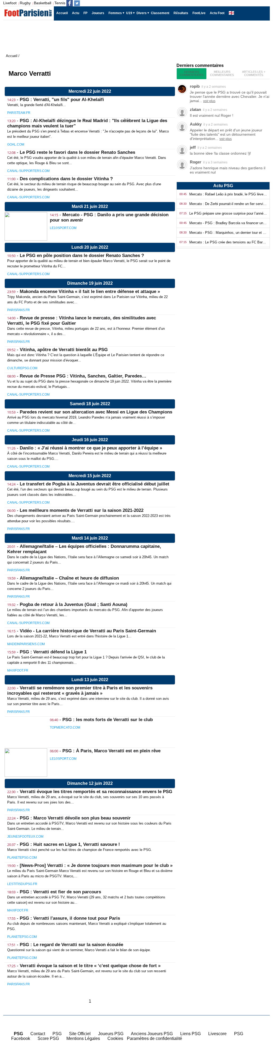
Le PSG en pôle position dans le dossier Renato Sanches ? (82, 255)
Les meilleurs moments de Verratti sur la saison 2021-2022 (81, 510)
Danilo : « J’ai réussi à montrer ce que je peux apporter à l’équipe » (91, 448)
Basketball (42, 3)
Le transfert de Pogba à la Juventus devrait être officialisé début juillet (94, 484)
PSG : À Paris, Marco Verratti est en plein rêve (111, 750)
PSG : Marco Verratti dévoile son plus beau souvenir (75, 818)
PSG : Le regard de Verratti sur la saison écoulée (71, 944)
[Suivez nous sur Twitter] (77, 3)
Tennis (59, 3)
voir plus (209, 101)
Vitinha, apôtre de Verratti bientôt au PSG (64, 349)
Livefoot (10, 3)
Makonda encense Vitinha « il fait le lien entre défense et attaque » (90, 291)
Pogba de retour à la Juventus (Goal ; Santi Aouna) (73, 604)
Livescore (217, 1033)
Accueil (259, 1012)
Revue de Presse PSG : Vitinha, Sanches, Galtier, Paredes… (83, 376)
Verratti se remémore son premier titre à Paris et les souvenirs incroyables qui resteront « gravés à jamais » (79, 690)
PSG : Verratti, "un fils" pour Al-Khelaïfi (62, 99)
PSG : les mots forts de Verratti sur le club (107, 719)
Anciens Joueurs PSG (152, 1033)
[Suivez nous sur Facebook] (69, 3)
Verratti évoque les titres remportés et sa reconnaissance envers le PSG (96, 791)
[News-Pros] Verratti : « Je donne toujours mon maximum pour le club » (96, 865)
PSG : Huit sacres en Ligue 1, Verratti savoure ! (70, 844)
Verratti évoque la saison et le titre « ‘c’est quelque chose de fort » (90, 965)
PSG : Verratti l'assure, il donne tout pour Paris (70, 918)
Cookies (115, 1038)
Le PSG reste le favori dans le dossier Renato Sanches (77, 152)
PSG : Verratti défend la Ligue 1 (53, 651)
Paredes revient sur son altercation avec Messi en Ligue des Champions (96, 412)
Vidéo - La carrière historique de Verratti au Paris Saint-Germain (88, 630)
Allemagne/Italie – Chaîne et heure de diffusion (69, 578)
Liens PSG (190, 1033)
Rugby (25, 3)
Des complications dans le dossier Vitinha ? (66, 178)
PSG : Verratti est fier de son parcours (60, 891)
